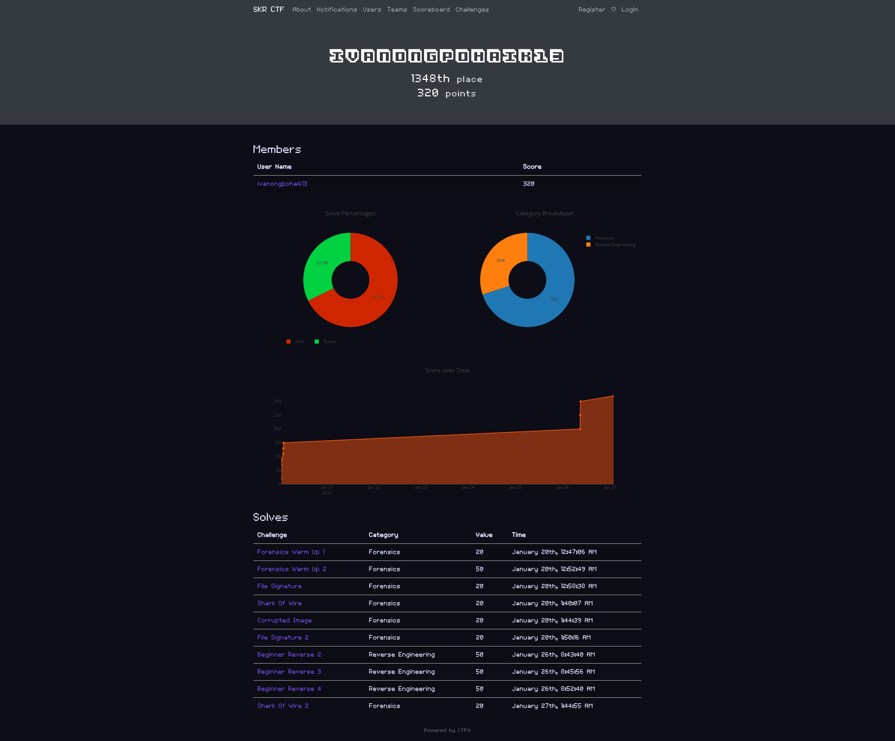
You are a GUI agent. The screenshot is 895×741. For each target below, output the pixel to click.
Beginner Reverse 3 (290, 671)
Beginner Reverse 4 (290, 689)
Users (372, 9)
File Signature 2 (283, 637)
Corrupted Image (285, 620)
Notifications (337, 9)
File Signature (280, 586)
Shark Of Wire (280, 603)
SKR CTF (269, 10)
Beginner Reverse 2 (290, 654)
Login (630, 9)
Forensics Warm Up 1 (291, 552)
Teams (397, 9)
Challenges (472, 9)
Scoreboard (431, 9)
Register (592, 9)
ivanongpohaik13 (283, 183)
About (302, 9)
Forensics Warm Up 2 (292, 569)
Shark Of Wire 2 (283, 706)
